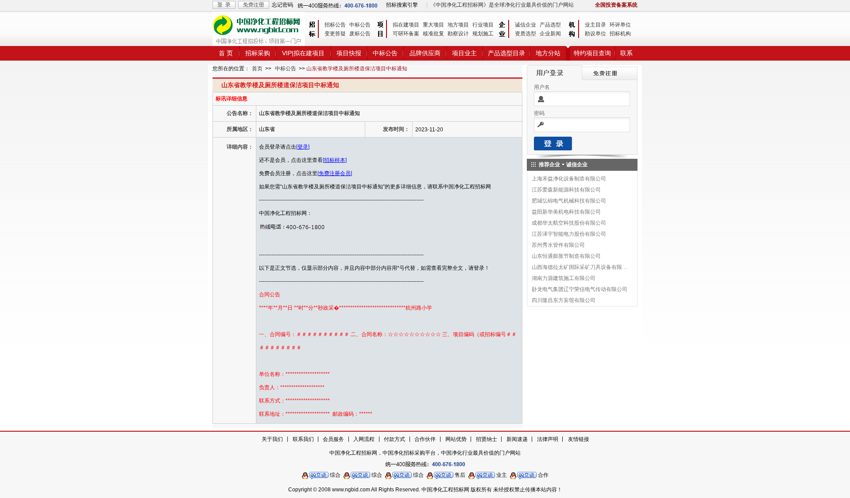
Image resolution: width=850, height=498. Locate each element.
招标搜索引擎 (402, 5)
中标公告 (360, 25)
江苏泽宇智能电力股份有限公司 (569, 234)
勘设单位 (595, 34)
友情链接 (578, 439)
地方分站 (548, 53)
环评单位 (620, 25)
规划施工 (483, 34)
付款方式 (394, 439)
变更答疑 (335, 34)
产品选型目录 (506, 53)
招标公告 (335, 25)
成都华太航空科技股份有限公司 (569, 223)
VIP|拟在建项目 (303, 53)
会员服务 (333, 439)
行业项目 (483, 25)
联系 (626, 53)
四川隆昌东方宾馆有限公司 (563, 300)
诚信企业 (525, 25)
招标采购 (257, 53)
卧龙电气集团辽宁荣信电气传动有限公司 (579, 289)
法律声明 (547, 439)
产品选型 (550, 25)
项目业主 (464, 53)
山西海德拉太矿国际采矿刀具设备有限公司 (580, 267)
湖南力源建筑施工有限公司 (563, 278)
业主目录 (595, 25)
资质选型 (525, 34)
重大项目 (433, 25)
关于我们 (272, 439)
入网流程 (364, 439)
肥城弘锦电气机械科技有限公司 (569, 201)
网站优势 (456, 439)
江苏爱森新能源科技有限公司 (566, 190)
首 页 (226, 53)
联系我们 (303, 439)
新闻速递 (517, 439)
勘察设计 (458, 34)
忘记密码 (282, 5)
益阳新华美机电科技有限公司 (566, 212)
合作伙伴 (425, 439)
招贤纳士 (486, 439)
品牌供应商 (425, 53)
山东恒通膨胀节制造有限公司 (566, 256)
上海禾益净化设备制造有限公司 (569, 179)
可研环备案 (406, 34)
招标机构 (620, 34)
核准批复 (433, 34)
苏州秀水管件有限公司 (558, 245)
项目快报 (348, 53)
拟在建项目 (406, 25)
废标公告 (360, 34)
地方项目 (458, 25)
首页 (257, 68)
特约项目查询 (592, 53)
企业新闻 (550, 34)
